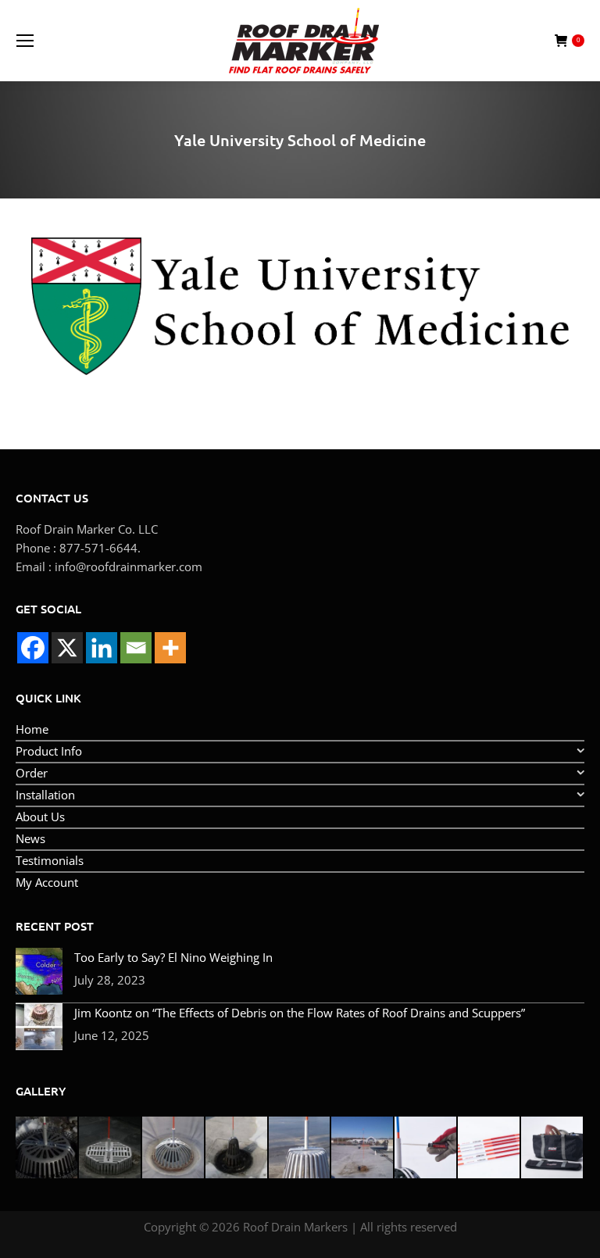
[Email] (136, 647)
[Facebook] (32, 647)
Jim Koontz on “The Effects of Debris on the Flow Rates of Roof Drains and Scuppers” (299, 1012)
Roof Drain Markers (295, 1227)
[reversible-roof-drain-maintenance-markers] (426, 1148)
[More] (170, 647)
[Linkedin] (101, 647)
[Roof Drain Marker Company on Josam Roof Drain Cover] (173, 1148)
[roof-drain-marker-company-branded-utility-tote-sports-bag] (552, 1148)
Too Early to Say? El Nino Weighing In (173, 957)
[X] (67, 647)
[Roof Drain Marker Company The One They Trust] (363, 1148)
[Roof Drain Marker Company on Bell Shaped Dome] (237, 1148)
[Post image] (39, 971)
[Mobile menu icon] (25, 40)
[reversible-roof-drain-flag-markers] (489, 1148)
